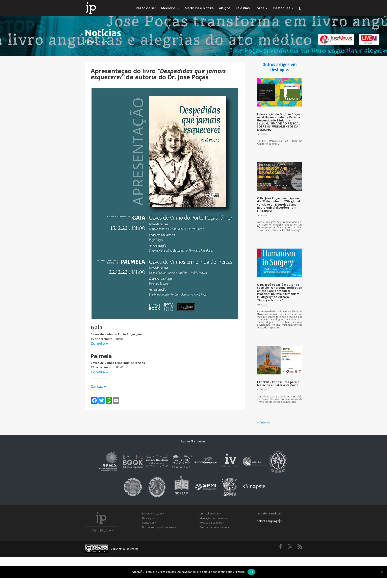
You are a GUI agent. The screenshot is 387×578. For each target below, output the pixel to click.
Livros (259, 8)
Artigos (224, 8)
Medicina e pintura (199, 8)
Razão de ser (146, 8)
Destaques (281, 8)
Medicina (168, 8)
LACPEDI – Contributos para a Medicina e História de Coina (278, 383)
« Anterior (263, 422)
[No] (382, 572)
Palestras (242, 8)
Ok (251, 571)
